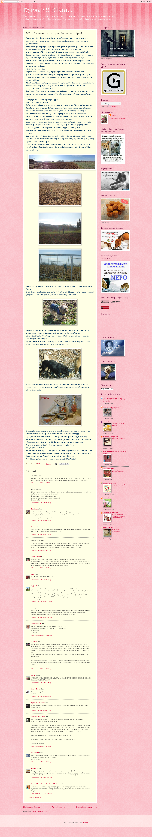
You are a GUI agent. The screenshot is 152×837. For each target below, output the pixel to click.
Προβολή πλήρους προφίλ (117, 118)
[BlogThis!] (62, 464)
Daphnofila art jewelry (38, 703)
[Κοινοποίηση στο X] (64, 464)
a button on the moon (109, 483)
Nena (32, 574)
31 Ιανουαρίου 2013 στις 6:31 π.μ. (41, 503)
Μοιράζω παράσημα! (118, 485)
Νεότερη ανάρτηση (31, 807)
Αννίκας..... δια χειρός (110, 437)
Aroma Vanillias (108, 528)
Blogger (85, 822)
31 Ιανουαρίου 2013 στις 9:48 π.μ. (41, 580)
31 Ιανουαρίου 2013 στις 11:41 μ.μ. (41, 778)
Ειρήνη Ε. (34, 586)
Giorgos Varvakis (36, 624)
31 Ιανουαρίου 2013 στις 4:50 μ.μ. (41, 710)
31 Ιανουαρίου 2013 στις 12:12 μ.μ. (41, 617)
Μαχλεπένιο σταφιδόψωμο (116, 530)
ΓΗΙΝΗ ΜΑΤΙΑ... (108, 468)
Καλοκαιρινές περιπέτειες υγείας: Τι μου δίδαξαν (114, 401)
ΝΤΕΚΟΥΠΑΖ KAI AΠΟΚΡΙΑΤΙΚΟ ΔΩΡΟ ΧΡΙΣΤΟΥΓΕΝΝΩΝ (118, 516)
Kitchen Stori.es (108, 422)
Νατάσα (33, 527)
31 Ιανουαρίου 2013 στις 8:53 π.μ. (41, 550)
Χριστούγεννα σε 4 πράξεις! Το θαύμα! (118, 470)
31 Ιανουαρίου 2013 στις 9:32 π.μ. (41, 568)
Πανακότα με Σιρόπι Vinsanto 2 (118, 424)
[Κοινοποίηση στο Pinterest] (68, 464)
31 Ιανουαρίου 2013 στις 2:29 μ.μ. (41, 669)
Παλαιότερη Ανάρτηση (86, 807)
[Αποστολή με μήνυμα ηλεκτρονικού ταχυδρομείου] (60, 464)
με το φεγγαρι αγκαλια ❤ (112, 407)
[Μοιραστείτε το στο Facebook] (66, 464)
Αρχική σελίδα (58, 807)
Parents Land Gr (36, 556)
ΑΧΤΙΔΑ (33, 675)
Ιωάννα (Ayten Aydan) (38, 717)
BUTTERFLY (35, 752)
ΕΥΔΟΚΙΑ (34, 641)
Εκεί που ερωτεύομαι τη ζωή (112, 398)
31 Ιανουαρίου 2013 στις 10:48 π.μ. (41, 601)
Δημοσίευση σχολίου (35, 798)
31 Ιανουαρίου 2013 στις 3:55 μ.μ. (41, 683)
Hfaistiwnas (34, 509)
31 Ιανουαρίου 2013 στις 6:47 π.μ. (41, 520)
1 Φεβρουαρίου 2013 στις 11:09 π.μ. (41, 793)
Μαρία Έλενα (35, 689)
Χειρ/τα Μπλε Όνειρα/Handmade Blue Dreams (46, 784)
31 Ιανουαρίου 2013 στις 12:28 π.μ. (41, 483)
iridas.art (106, 498)
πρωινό (114, 409)
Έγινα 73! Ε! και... (47, 9)
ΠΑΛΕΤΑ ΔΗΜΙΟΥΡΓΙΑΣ (111, 513)
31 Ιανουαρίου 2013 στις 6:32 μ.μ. (41, 762)
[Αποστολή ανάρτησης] (56, 464)
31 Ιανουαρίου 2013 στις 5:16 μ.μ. (41, 746)
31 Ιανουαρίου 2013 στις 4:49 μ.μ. (41, 696)
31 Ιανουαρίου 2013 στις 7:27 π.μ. (41, 534)
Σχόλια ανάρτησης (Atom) (40, 811)
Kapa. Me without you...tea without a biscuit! (114, 452)
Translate (114, 106)
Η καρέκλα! (115, 455)
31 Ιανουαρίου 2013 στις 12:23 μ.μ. (41, 635)
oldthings (33, 768)
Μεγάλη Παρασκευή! (118, 438)
